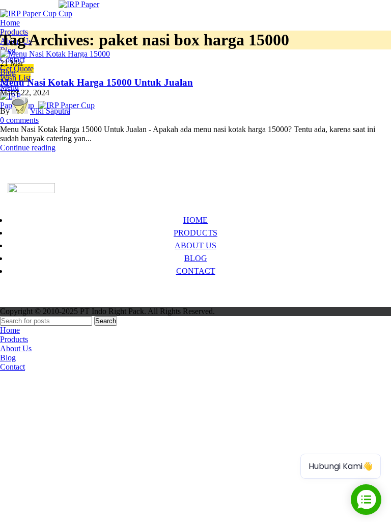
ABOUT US (195, 245)
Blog (8, 72)
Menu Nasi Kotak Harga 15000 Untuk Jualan (96, 82)
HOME (195, 220)
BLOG (195, 258)
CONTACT (195, 271)
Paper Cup (25, 292)
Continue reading (27, 147)
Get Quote (17, 68)
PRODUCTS (195, 232)
